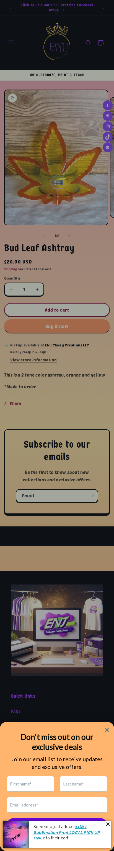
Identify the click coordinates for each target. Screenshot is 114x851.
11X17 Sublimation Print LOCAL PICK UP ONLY (66, 832)
